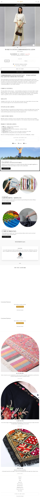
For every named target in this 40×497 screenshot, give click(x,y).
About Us (20, 482)
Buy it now (20, 72)
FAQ (20, 480)
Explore (20, 378)
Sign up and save (20, 493)
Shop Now (20, 473)
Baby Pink (12, 60)
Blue (21, 60)
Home (20, 478)
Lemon (6, 60)
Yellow (25, 60)
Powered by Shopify (19, 496)
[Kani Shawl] (20, 353)
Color (20, 58)
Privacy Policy (20, 483)
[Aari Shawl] (20, 400)
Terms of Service (20, 489)
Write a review (20, 306)
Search (20, 477)
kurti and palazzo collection (14, 134)
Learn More (6, 168)
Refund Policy (20, 485)
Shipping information (20, 137)
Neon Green (32, 60)
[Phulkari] (20, 448)
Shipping (18, 55)
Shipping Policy (20, 487)
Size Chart (20, 490)
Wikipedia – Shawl (30, 134)
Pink (17, 60)
